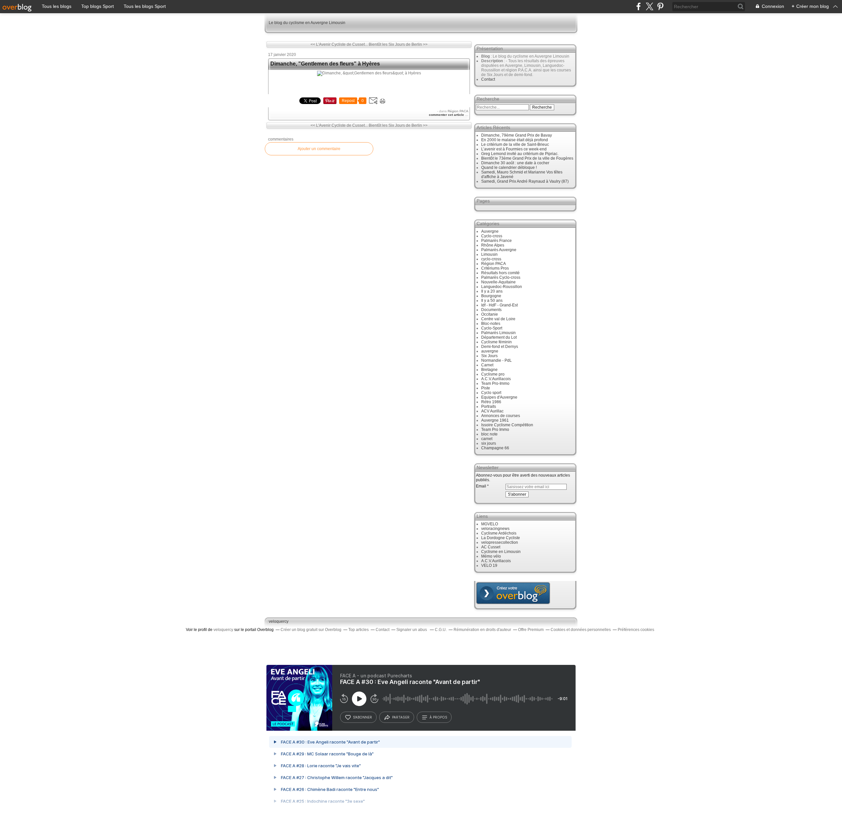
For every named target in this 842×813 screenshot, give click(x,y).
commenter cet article (447, 115)
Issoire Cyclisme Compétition (507, 425)
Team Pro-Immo (495, 383)
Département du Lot (499, 337)
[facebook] (638, 6)
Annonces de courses (500, 415)
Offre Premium (531, 629)
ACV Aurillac (492, 411)
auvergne (489, 351)
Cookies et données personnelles (581, 629)
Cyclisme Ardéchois (498, 533)
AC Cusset (490, 547)
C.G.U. (441, 629)
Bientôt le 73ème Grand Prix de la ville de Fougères (527, 158)
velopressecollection (499, 542)
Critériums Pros (495, 268)
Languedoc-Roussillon (501, 286)
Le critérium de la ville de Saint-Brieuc (515, 144)
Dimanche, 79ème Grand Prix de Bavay (516, 135)
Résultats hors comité (500, 273)
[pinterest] (660, 6)
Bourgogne (491, 296)
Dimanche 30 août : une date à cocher (515, 163)
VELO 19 (489, 565)
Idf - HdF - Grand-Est (499, 305)
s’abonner (362, 717)
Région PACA (458, 111)
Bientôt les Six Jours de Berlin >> (398, 44)
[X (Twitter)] (649, 6)
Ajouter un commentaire (319, 148)
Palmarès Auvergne (498, 250)
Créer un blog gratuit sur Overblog (311, 629)
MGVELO (489, 524)
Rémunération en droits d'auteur (482, 629)
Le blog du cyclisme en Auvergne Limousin (307, 22)
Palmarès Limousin (498, 332)
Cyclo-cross (491, 236)
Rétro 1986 (491, 402)
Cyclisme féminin (496, 342)
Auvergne (490, 231)
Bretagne (489, 369)
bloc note (489, 434)
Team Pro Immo (495, 429)
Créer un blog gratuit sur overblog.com (513, 593)
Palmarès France (496, 240)
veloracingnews (495, 528)
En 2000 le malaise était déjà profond (514, 140)
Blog (485, 56)
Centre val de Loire (498, 319)
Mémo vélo (491, 556)
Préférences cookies (636, 629)
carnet (486, 438)
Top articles (358, 629)
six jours (488, 443)
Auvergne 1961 (495, 420)
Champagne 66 (495, 448)
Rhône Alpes (492, 245)
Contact (488, 79)
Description (492, 61)
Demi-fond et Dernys (499, 346)
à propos (438, 717)
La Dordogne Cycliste (500, 538)
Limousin (489, 254)
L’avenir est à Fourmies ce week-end (514, 149)
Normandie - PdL (496, 360)
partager (400, 717)
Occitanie (489, 314)
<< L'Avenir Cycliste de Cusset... (339, 44)
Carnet (487, 365)
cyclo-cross (491, 259)
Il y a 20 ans (492, 291)
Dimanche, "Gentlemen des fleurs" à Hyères (325, 63)
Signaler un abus (412, 629)
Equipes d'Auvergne (499, 397)
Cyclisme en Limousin (501, 551)
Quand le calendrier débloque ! (509, 167)
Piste (485, 388)
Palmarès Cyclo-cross (500, 277)
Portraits (488, 406)
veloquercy (278, 621)
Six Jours (489, 356)
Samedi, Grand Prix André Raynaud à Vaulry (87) (525, 181)
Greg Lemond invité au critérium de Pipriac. (519, 153)
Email (481, 486)
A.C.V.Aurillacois (496, 379)
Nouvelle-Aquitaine (498, 282)
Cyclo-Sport (491, 328)
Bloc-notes (490, 323)
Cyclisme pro (493, 374)
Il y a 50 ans (492, 300)
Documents (491, 309)
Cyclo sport (491, 392)
